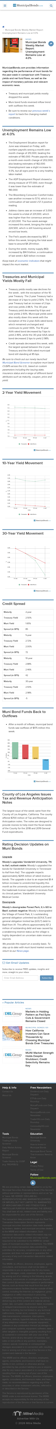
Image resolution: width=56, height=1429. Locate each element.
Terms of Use (36, 1170)
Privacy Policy (36, 1166)
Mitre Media (28, 1413)
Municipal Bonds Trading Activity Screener (10, 1140)
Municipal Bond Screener (16, 362)
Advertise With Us (28, 1418)
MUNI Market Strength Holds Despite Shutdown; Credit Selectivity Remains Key (40, 1059)
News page (22, 951)
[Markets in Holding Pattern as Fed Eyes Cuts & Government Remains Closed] (12, 1014)
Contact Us (7, 1091)
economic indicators (28, 261)
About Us (6, 1095)
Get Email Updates (17, 962)
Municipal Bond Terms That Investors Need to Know (41, 1154)
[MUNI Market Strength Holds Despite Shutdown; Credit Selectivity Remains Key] (12, 1056)
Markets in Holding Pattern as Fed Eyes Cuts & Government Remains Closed (38, 1016)
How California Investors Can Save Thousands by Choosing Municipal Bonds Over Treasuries (40, 1037)
